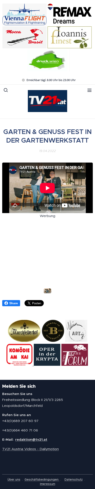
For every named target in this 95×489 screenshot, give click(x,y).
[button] (5, 90)
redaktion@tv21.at (31, 439)
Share (13, 303)
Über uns (14, 479)
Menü (89, 90)
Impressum (47, 484)
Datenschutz (74, 479)
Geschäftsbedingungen (42, 479)
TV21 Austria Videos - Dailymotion (30, 449)
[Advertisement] (47, 250)
